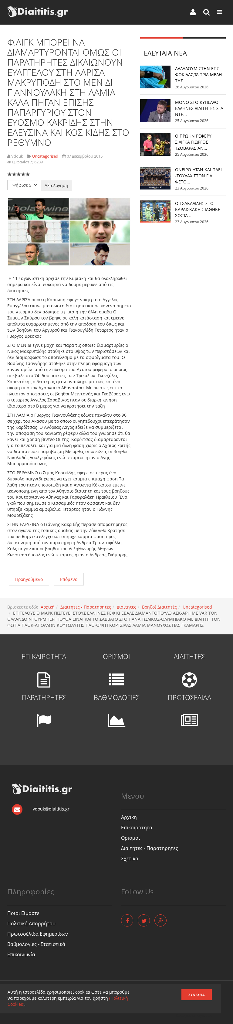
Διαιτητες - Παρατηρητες (85, 607)
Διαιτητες (126, 607)
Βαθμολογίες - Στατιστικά (36, 944)
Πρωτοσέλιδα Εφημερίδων (37, 933)
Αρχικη (129, 817)
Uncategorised (197, 607)
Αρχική (48, 607)
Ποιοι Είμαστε (23, 913)
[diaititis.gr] (37, 11)
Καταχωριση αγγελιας (194, 1015)
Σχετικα (129, 858)
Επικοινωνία (21, 954)
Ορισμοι (130, 838)
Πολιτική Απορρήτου (31, 923)
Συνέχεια (196, 994)
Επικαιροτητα (136, 827)
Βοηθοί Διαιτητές (159, 607)
